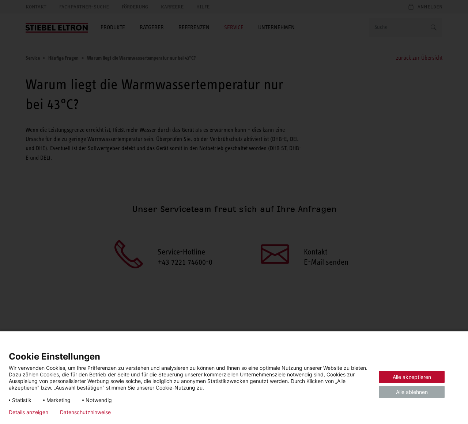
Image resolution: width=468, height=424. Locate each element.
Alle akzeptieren (412, 377)
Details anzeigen (28, 412)
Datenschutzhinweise (85, 412)
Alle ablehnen (412, 392)
